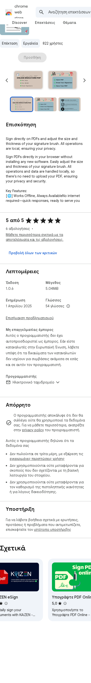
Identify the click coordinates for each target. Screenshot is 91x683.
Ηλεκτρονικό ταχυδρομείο (33, 382)
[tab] (19, 22)
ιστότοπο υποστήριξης (52, 529)
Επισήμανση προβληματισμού (30, 318)
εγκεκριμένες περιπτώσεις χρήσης (37, 459)
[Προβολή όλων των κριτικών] (33, 253)
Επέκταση (9, 43)
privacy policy (33, 430)
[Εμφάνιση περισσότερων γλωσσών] (68, 306)
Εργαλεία (30, 43)
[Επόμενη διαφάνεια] (84, 80)
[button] (28, 80)
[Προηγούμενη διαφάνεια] (7, 80)
